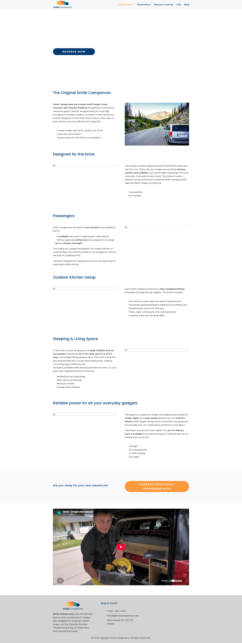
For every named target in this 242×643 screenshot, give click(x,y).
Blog (186, 5)
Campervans (124, 5)
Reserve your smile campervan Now (157, 486)
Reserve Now (74, 51)
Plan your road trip (163, 5)
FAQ (178, 5)
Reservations (144, 5)
